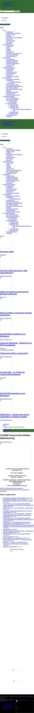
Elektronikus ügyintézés (12, 92)
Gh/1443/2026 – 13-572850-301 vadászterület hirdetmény (12, 373)
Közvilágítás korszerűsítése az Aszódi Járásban (14, 499)
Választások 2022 (13, 106)
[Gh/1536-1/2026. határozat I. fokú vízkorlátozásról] (6, 267)
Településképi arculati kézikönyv (14, 86)
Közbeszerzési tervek (11, 72)
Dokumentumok (7, 77)
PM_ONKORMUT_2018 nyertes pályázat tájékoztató (16, 533)
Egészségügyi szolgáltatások (13, 33)
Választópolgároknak (11, 115)
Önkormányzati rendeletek (13, 79)
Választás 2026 (13, 102)
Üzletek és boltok (10, 40)
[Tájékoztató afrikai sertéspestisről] (7, 350)
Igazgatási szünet (7, 251)
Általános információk (11, 62)
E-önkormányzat (10, 59)
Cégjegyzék (9, 39)
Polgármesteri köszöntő (12, 60)
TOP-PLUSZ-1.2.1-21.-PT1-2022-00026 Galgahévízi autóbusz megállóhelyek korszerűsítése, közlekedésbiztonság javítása (18, 519)
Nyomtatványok (10, 83)
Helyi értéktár (9, 42)
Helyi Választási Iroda (11, 97)
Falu (4, 30)
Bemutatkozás (9, 31)
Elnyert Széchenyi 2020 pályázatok (12, 708)
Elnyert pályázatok (11, 73)
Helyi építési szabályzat (12, 87)
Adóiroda (8, 50)
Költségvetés (9, 74)
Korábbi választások (11, 103)
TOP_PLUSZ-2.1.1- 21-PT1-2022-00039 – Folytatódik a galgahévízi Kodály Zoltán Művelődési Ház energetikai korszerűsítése (17, 515)
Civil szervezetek (10, 64)
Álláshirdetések (7, 429)
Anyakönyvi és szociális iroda (13, 53)
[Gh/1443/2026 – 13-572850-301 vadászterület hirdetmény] (6, 369)
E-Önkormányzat (7, 706)
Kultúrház (8, 36)
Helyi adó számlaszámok (12, 84)
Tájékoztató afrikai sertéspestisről (14, 353)
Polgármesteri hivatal (8, 44)
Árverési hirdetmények (15, 82)
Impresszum (9, 66)
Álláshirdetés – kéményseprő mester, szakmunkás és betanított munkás (15, 415)
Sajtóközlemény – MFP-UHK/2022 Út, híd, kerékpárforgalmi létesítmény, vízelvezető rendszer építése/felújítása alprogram (18, 525)
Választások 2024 (13, 105)
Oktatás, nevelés (10, 34)
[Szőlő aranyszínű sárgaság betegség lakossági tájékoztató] (6, 288)
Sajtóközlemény (7, 529)
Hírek (4, 431)
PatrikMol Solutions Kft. (21, 699)
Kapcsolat (5, 709)
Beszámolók (9, 70)
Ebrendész (9, 43)
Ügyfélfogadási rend (11, 56)
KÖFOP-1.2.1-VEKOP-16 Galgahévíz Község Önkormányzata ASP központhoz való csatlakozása (16, 543)
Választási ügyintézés (11, 100)
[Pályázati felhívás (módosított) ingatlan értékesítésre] (6, 309)
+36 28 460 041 (7, 4)
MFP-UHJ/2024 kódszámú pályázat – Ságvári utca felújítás (18, 500)
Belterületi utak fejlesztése (9, 546)
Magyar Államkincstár (8, 705)
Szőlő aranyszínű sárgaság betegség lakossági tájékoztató (14, 293)
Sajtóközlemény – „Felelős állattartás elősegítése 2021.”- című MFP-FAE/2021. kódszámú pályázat (17, 523)
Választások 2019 (13, 107)
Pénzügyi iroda (10, 52)
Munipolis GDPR (10, 93)
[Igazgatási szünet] (6, 248)
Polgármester (9, 46)
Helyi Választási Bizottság (12, 99)
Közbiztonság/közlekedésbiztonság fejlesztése (14, 498)
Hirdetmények (9, 80)
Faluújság (8, 90)
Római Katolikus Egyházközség (14, 37)
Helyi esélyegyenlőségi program (14, 89)
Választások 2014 (13, 112)
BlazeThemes (10, 701)
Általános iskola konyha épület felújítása (13, 538)
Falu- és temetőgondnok (12, 54)
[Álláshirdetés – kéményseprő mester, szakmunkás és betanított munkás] (6, 411)
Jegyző (8, 47)
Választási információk (9, 96)
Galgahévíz (4, 20)
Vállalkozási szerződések (12, 76)
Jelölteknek (9, 116)
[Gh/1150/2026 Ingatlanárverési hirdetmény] (6, 390)
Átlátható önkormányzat (9, 67)
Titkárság (8, 49)
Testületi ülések (10, 69)
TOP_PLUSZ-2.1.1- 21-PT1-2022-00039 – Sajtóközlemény (18, 508)
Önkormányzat (7, 57)
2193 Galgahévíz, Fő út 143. (10, 2)
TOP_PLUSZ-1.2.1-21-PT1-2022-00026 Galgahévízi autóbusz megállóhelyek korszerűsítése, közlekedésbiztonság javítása (18, 505)
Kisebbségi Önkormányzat (13, 63)
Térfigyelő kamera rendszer (13, 95)
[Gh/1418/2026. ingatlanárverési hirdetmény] (6, 330)
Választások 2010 (13, 113)
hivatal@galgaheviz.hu (9, 5)
